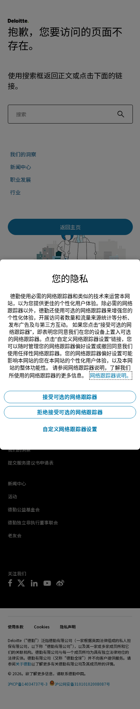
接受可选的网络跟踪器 (70, 396)
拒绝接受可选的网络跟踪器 (70, 412)
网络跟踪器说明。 (111, 375)
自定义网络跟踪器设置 (70, 429)
